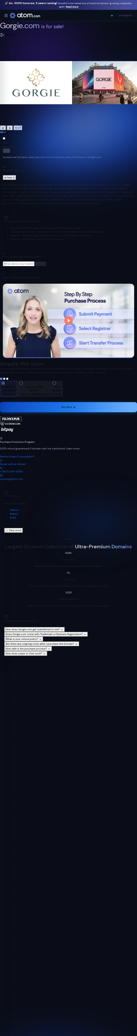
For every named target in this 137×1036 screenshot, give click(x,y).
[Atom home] (25, 15)
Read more (72, 6)
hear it (11, 177)
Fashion (14, 510)
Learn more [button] (73, 448)
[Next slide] (10, 127)
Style (13, 517)
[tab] (2, 132)
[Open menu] (6, 15)
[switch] (6, 151)
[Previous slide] (3, 127)
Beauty (14, 513)
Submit (40, 263)
